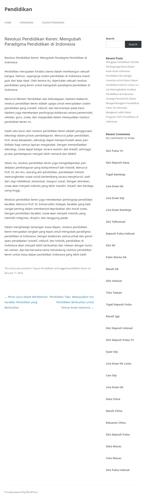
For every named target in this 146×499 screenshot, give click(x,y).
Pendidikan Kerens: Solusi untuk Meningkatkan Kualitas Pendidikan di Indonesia (122, 89)
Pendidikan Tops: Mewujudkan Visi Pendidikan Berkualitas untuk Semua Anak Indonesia (71, 302)
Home (8, 22)
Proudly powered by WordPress (21, 492)
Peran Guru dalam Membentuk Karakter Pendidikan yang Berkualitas (26, 302)
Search (110, 38)
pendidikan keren (77, 268)
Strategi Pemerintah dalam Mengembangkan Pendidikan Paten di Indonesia (122, 103)
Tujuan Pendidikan (53, 22)
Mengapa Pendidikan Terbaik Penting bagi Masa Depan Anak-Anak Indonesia (122, 66)
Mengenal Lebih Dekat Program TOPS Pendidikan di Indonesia (122, 117)
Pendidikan (18, 9)
